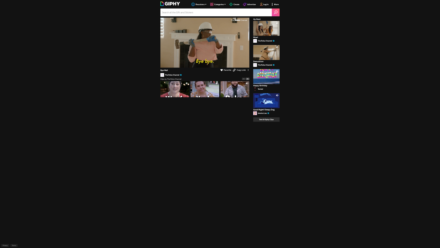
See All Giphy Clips (266, 119)
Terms (14, 245)
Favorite (227, 70)
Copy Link (241, 70)
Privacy (5, 245)
